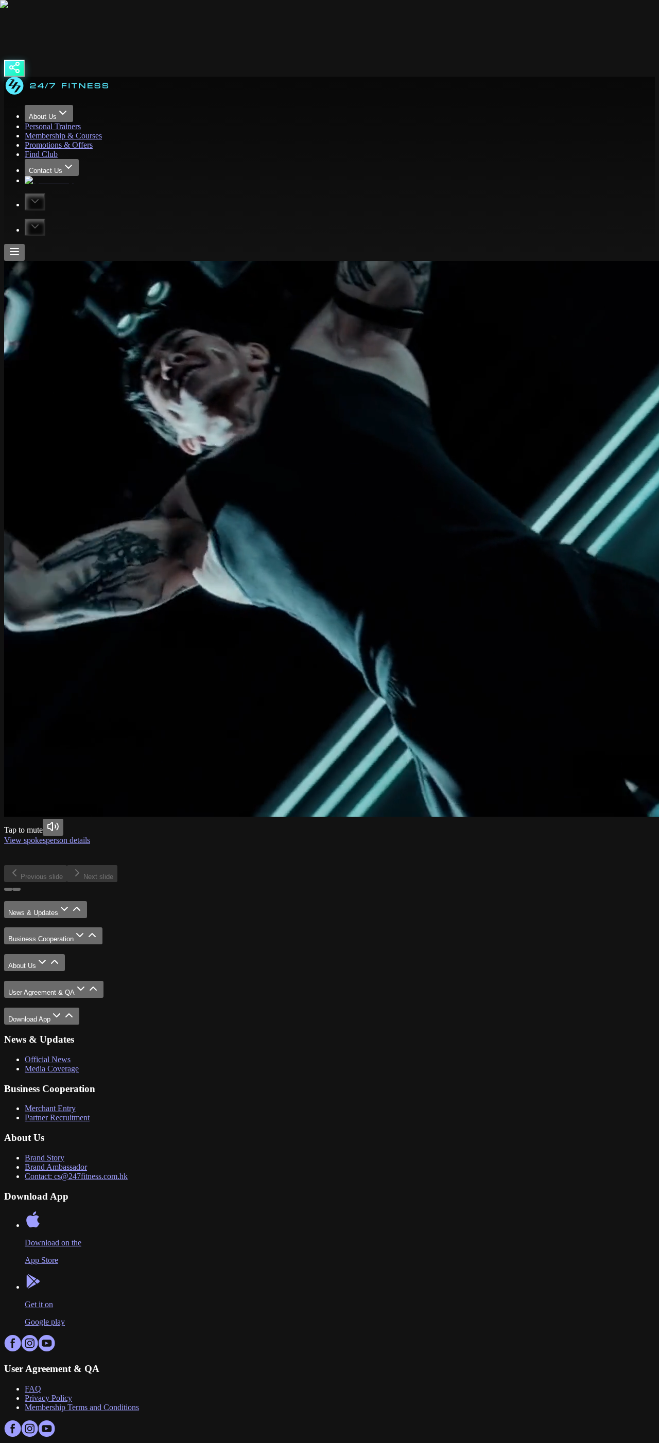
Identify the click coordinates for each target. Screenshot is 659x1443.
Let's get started (92, 860)
